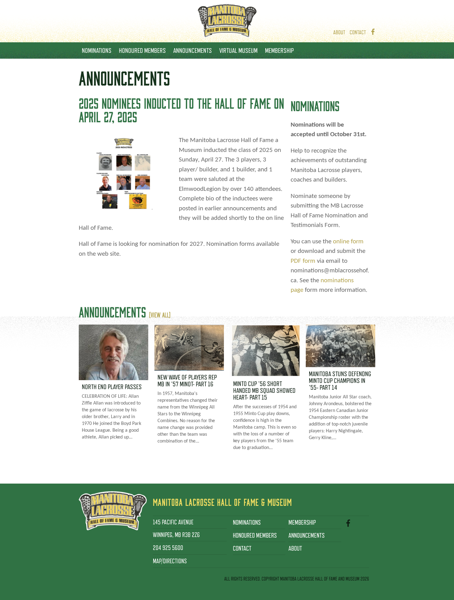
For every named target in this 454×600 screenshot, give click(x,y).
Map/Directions (170, 561)
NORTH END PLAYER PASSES (112, 387)
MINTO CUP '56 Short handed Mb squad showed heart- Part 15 (264, 390)
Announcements (192, 50)
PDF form (303, 261)
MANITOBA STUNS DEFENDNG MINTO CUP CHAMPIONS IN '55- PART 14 (340, 380)
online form (348, 241)
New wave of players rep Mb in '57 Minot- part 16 (187, 380)
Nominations (96, 50)
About (339, 32)
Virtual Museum (238, 50)
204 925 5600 (168, 548)
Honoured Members (142, 50)
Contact (358, 32)
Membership (279, 50)
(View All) (159, 314)
